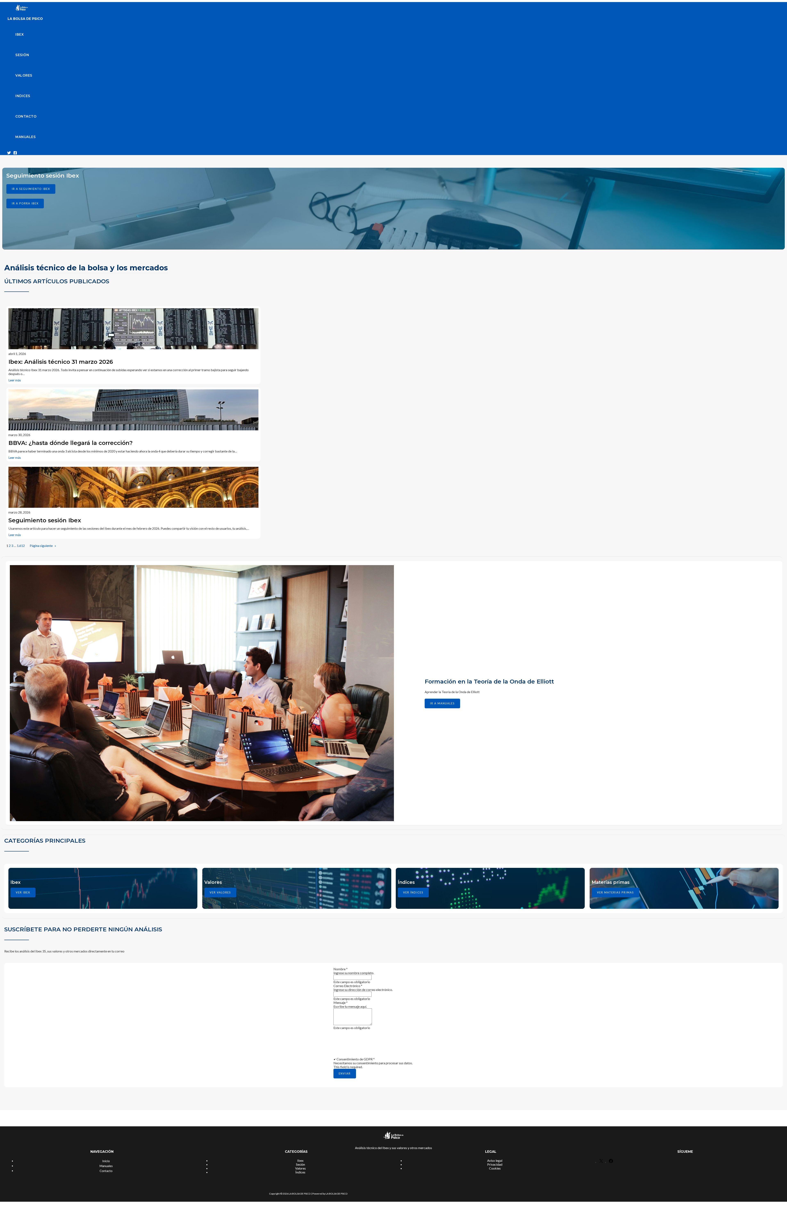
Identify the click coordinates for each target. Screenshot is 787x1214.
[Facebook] (15, 153)
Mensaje (340, 1002)
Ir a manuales (442, 703)
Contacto (25, 116)
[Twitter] (9, 153)
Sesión (22, 55)
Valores (23, 75)
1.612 (21, 545)
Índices (300, 1172)
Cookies (495, 1168)
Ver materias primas (615, 892)
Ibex (19, 34)
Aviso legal (494, 1160)
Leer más (14, 380)
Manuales (25, 137)
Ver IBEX (23, 892)
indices (22, 96)
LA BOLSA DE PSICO (25, 19)
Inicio (106, 1161)
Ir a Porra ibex (25, 203)
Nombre (340, 969)
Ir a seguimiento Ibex (31, 188)
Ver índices (413, 892)
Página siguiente (43, 545)
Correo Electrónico (347, 986)
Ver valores (220, 892)
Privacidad (494, 1164)
